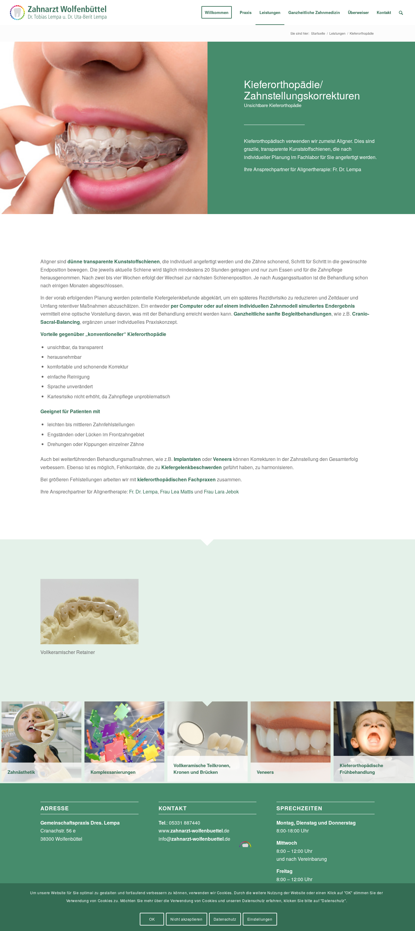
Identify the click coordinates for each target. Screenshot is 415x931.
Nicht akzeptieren (186, 919)
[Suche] (401, 12)
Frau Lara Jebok (221, 491)
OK (152, 919)
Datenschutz (225, 919)
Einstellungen (260, 919)
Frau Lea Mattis (176, 491)
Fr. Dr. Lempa (347, 169)
